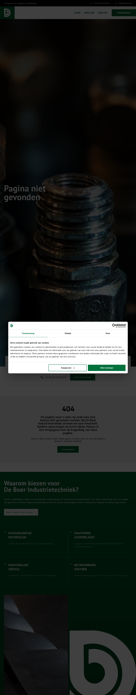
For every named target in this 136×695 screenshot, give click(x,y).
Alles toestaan (106, 368)
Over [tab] (108, 333)
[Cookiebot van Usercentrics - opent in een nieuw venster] (114, 326)
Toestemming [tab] (28, 333)
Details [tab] (68, 333)
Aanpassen (66, 368)
